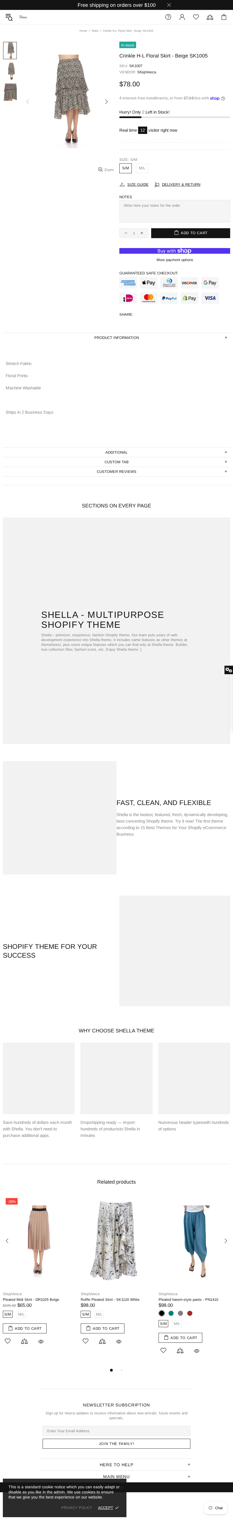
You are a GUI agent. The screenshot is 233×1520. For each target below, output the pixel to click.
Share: (126, 314)
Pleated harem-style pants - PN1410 (188, 1299)
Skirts (95, 30)
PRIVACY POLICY (76, 1508)
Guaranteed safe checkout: (148, 273)
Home (83, 30)
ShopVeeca (23, 17)
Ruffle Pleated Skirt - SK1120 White (110, 1299)
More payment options (175, 260)
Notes (125, 197)
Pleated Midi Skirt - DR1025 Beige (31, 1299)
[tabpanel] (39, 1276)
